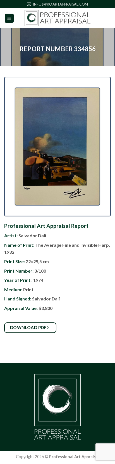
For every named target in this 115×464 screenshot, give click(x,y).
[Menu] (9, 18)
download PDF (29, 327)
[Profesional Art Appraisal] (57, 18)
